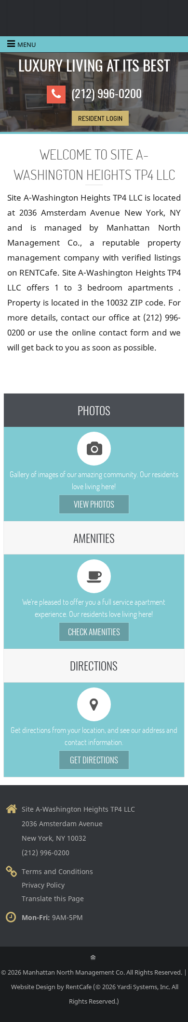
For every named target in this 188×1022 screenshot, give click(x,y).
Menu (26, 44)
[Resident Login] (100, 118)
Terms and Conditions (57, 871)
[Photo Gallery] (94, 410)
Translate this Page (53, 898)
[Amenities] (94, 538)
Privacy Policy (43, 885)
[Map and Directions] (94, 665)
